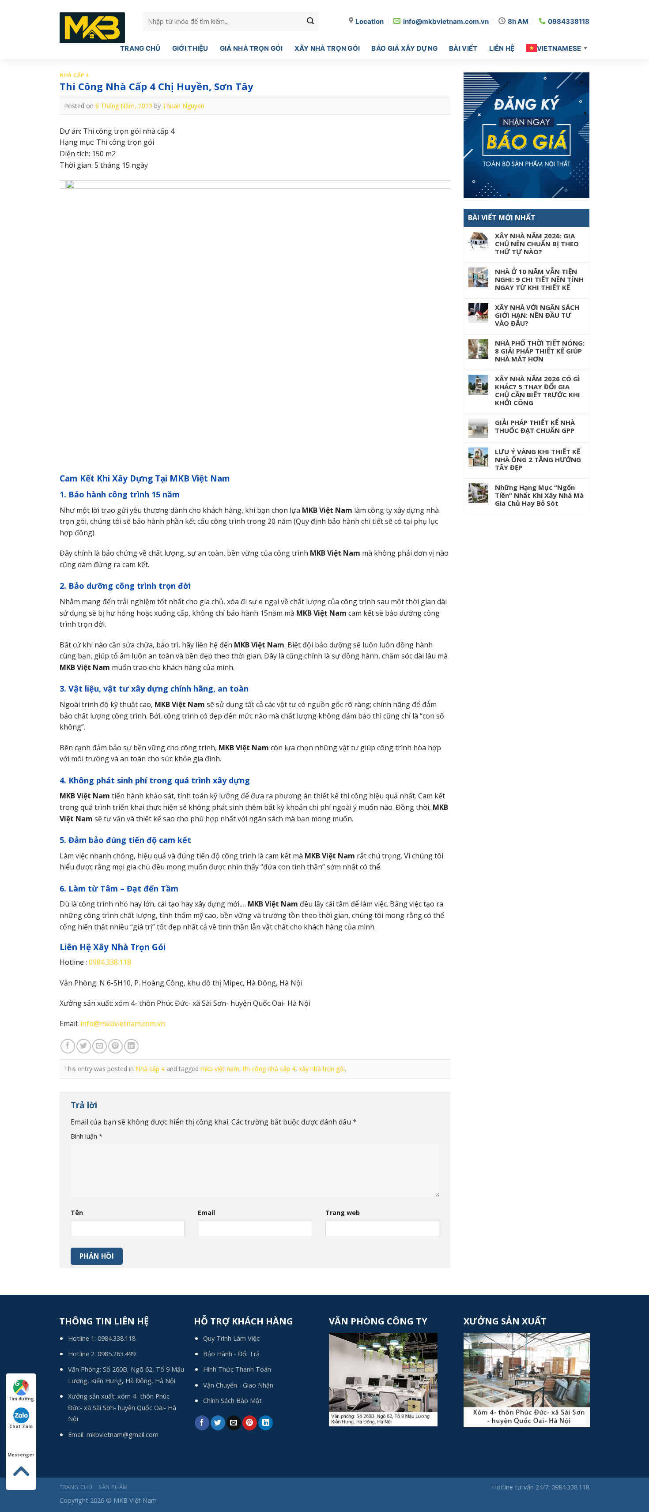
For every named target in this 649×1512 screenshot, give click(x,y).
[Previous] (79, 326)
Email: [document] (112, 1023)
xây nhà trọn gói (322, 1068)
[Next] (431, 326)
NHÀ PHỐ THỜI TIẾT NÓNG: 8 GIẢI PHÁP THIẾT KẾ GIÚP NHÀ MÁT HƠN (540, 351)
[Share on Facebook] (67, 1046)
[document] (255, 494)
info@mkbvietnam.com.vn (122, 1023)
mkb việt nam (219, 1068)
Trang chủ (140, 48)
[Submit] (310, 21)
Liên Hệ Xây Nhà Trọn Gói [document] (113, 947)
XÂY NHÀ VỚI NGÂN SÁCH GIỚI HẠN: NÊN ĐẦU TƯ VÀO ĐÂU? (537, 315)
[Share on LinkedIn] (131, 1046)
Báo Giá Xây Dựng (404, 48)
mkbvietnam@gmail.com (122, 1434)
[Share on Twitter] (83, 1046)
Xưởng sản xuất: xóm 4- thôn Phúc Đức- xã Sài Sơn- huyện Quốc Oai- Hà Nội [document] (185, 1003)
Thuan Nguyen (183, 106)
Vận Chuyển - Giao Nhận (238, 1385)
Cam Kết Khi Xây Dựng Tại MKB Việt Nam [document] (145, 478)
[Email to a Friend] (99, 1046)
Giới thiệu (190, 48)
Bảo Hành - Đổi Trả (231, 1354)
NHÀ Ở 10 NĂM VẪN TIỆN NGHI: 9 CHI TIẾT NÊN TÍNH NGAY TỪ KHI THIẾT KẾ (539, 279)
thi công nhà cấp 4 (269, 1068)
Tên (77, 1212)
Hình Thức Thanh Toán (237, 1369)
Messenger (21, 1455)
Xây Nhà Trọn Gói (327, 48)
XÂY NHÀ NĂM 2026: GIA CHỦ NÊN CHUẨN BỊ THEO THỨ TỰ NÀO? (537, 244)
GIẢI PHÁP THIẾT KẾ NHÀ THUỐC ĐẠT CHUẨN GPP (535, 426)
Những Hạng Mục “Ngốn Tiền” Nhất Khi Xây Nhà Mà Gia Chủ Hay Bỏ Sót (539, 495)
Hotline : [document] (95, 962)
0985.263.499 (117, 1354)
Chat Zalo (21, 1426)
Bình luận (86, 1136)
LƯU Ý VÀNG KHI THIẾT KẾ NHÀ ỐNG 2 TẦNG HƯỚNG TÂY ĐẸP (538, 459)
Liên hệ (502, 48)
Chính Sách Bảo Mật (232, 1400)
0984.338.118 (110, 962)
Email (206, 1212)
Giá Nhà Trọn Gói (251, 48)
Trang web (342, 1212)
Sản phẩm (113, 1487)
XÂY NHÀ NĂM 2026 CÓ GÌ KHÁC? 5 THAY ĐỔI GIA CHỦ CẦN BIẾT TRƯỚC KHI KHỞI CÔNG (537, 390)
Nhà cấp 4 (74, 74)
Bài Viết (463, 48)
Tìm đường (21, 1398)
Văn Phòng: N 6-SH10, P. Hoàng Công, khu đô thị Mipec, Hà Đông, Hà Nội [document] (181, 983)
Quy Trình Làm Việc (231, 1338)
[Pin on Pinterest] (115, 1046)
